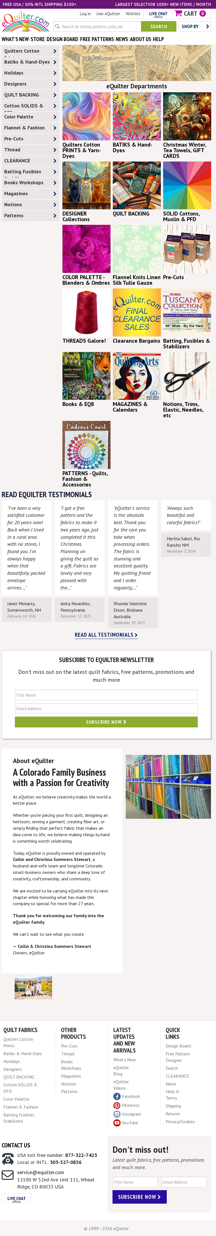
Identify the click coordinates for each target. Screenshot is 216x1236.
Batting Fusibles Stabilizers (22, 172)
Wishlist (133, 13)
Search (158, 26)
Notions (13, 204)
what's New (15, 39)
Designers (15, 83)
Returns (173, 1113)
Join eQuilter (108, 13)
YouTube (130, 1122)
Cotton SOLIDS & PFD (23, 106)
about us (140, 39)
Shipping (173, 1106)
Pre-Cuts (13, 138)
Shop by (190, 26)
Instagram (131, 1114)
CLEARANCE (17, 160)
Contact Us (16, 1145)
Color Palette (18, 116)
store (38, 39)
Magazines (16, 193)
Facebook (131, 1096)
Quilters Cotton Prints (21, 52)
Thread (12, 149)
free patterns (97, 39)
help (158, 39)
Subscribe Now (104, 722)
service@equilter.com (40, 1172)
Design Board (178, 1046)
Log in (85, 13)
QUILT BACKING (21, 94)
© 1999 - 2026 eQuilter (106, 1228)
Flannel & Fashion (24, 127)
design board (62, 39)
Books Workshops (23, 182)
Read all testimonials (105, 634)
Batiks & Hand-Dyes (27, 62)
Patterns (13, 215)
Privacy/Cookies (180, 1121)
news (122, 39)
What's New (124, 1059)
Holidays (13, 72)
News (171, 1084)
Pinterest (131, 1105)
